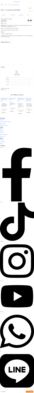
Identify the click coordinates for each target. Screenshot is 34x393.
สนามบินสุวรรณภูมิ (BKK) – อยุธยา (13, 103)
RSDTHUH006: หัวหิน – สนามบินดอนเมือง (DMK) (29, 105)
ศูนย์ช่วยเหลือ (2, 119)
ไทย (6, 4)
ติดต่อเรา (1, 143)
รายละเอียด (3, 20)
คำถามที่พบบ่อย (2, 141)
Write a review (3, 89)
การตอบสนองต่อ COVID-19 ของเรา (5, 121)
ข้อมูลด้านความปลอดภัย (4, 125)
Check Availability (29, 391)
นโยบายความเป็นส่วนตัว (4, 134)
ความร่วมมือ (2, 139)
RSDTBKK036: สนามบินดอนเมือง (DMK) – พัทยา (4, 105)
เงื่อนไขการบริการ (3, 136)
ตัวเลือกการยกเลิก (3, 123)
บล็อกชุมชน (2, 130)
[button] (30, 1)
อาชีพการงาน (2, 132)
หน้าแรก (2, 4)
